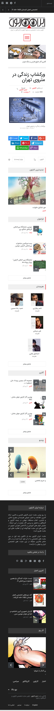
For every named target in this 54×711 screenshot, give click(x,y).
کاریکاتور (26, 681)
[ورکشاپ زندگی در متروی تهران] (27, 110)
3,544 (23, 482)
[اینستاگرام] (2, 3)
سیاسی (16, 681)
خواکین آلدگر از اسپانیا (42, 671)
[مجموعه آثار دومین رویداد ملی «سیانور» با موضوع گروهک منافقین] (39, 386)
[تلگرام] (12, 3)
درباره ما (26, 705)
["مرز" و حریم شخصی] (29, 462)
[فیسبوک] (15, 3)
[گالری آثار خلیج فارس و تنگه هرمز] (27, 52)
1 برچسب (26, 92)
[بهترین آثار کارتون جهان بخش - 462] (39, 402)
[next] (43, 56)
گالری (30, 386)
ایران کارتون (23, 90)
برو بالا (14, 689)
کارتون (34, 88)
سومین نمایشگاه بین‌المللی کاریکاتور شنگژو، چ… (22, 228)
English (35, 705)
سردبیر (19, 705)
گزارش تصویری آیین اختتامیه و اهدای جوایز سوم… (29, 9)
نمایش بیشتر (27, 278)
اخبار (31, 584)
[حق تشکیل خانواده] (27, 191)
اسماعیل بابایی (34, 353)
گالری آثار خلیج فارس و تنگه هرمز (34, 61)
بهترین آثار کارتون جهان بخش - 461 (21, 415)
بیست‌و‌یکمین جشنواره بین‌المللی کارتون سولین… (23, 245)
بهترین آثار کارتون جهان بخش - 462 (21, 398)
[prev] (11, 56)
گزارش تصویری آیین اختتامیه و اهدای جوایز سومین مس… (21, 613)
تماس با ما (11, 705)
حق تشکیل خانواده (39, 207)
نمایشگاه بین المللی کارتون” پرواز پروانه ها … (22, 261)
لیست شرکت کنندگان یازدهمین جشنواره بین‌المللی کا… (21, 580)
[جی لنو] (29, 652)
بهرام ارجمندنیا (18, 159)
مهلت (30, 233)
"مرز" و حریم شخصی (42, 481)
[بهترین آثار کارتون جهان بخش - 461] (39, 418)
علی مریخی (37, 331)
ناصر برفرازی (37, 308)
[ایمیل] (7, 3)
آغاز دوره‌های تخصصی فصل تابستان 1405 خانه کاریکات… (22, 596)
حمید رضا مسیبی (17, 308)
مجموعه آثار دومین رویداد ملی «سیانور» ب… (21, 382)
